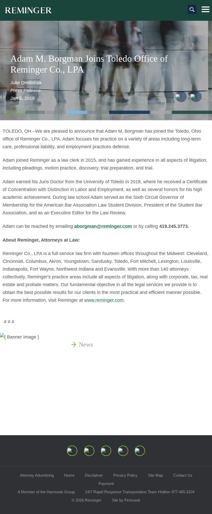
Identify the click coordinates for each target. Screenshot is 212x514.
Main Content (88, 6)
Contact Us (182, 475)
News (86, 344)
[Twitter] (106, 451)
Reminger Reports (102, 369)
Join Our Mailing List (106, 419)
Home (69, 475)
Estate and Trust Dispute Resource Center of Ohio (141, 394)
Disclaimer (94, 475)
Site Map (155, 475)
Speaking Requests (102, 406)
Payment (106, 483)
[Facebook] (123, 451)
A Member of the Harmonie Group (46, 492)
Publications (94, 357)
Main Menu (205, 9)
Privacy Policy (125, 475)
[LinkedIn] (89, 451)
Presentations (95, 381)
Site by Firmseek (126, 500)
